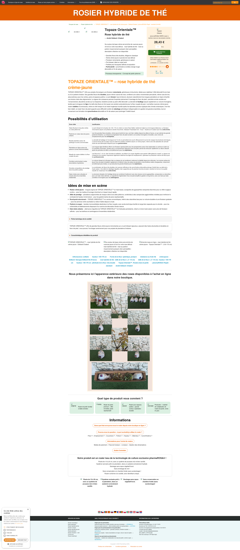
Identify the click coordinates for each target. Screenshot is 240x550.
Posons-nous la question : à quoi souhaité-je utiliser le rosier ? (120, 432)
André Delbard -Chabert (124, 266)
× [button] (28, 509)
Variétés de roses (30, 2)
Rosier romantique (72, 522)
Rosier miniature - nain (74, 532)
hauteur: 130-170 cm (99, 257)
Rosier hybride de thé (87, 24)
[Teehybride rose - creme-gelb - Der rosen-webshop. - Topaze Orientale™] (134, 512)
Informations (71, 2)
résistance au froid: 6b (148, 257)
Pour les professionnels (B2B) (87, 2)
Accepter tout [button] (10, 540)
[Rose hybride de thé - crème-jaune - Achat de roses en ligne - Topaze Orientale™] (118, 512)
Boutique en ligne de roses (15, 2)
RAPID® (97, 534)
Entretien (62, 2)
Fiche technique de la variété (81, 219)
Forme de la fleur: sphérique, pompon (123, 257)
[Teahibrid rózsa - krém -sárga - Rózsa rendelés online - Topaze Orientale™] (99, 512)
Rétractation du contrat (136, 546)
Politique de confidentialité (105, 546)
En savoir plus (19, 523)
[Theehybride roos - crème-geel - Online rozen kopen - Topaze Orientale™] (131, 512)
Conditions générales (121, 546)
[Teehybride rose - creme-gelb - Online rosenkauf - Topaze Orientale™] (115, 512)
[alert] (16, 527)
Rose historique (72, 524)
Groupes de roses (73, 24)
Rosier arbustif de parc (74, 529)
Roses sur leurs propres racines (46, 2)
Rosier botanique (72, 536)
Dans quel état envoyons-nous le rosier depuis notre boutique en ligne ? (120, 425)
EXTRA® (133, 526)
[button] (16, 544)
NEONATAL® (98, 539)
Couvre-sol (71, 534)
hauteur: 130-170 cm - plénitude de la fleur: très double (95, 263)
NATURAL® (98, 531)
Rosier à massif (72, 527)
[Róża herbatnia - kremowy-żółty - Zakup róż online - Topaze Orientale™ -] (125, 512)
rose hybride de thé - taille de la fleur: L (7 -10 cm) (117, 260)
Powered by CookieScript (16, 546)
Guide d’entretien (120, 450)
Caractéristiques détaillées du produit (84, 235)
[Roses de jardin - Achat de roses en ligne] (234, 2)
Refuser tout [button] (22, 540)
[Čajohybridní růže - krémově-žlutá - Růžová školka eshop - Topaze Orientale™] (102, 512)
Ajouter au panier (160, 52)
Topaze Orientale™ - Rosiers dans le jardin (133, 263)
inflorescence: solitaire (81, 257)
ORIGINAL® (130, 524)
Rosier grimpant (72, 531)
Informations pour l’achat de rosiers (120, 441)
